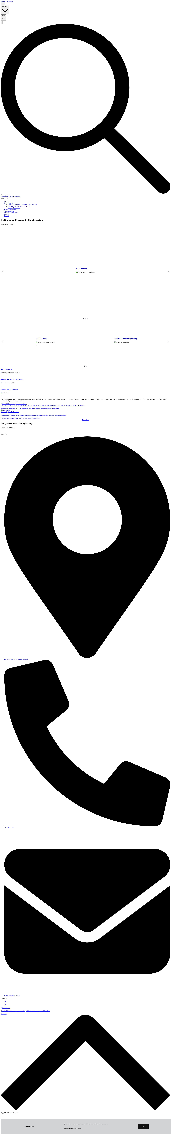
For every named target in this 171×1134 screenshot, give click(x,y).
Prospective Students (10, 209)
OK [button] (143, 1126)
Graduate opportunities (9, 389)
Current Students (9, 211)
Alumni (6, 214)
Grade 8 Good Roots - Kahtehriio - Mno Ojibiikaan (22, 204)
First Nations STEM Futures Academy (18, 206)
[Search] (1, 22)
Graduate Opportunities (10, 212)
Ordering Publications (14, 208)
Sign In (3, 15)
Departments (5, 6)
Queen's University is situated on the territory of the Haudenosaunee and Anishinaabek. (25, 1011)
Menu (2, 198)
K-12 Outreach (8, 203)
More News (85, 420)
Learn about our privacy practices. (72, 1128)
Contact (6, 216)
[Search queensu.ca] (85, 193)
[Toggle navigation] (3, 3)
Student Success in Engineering (125, 339)
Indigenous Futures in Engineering (10, 196)
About (6, 201)
